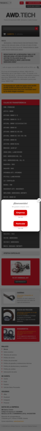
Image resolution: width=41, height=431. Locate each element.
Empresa (20, 213)
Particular (20, 224)
